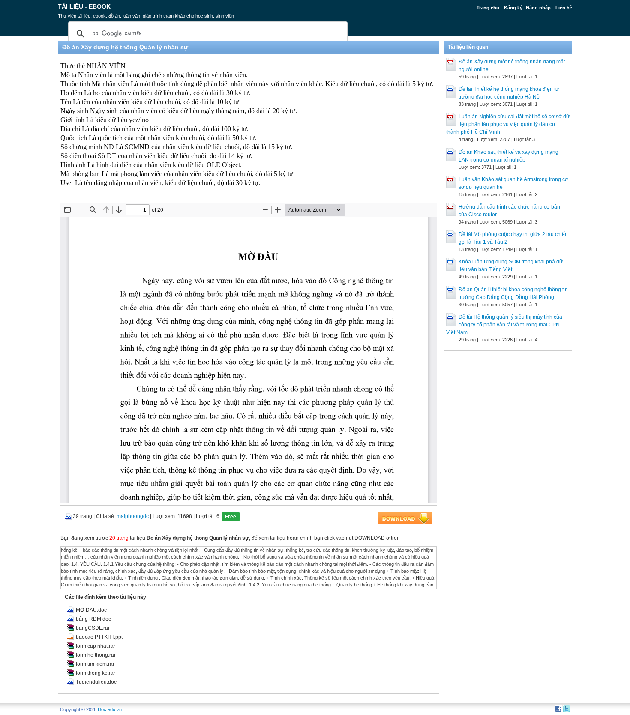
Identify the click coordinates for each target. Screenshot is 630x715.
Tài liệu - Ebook (84, 6)
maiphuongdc (133, 516)
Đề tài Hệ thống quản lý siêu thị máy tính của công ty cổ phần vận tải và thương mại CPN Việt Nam (504, 324)
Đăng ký (513, 7)
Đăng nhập (538, 7)
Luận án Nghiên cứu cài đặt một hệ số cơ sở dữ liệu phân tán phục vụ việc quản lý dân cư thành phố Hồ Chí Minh (508, 124)
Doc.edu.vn (110, 709)
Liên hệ (563, 7)
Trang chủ (488, 7)
